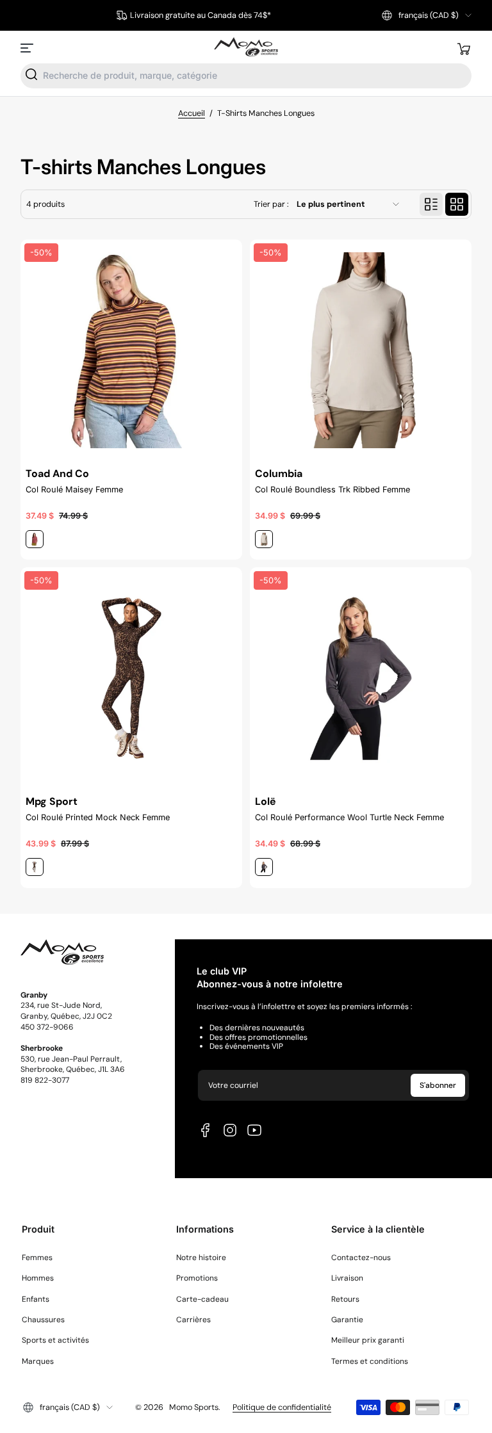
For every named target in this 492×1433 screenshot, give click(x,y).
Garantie (347, 1320)
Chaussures (43, 1320)
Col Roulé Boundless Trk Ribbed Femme (332, 489)
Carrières (193, 1320)
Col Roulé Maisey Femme (74, 489)
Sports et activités (55, 1340)
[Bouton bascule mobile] (28, 48)
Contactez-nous (361, 1257)
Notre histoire (201, 1257)
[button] (427, 15)
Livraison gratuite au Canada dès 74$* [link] (200, 15)
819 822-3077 (44, 1080)
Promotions (197, 1278)
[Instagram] (230, 1130)
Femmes (37, 1257)
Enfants (35, 1299)
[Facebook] (205, 1130)
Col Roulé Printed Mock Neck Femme (98, 817)
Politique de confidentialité (282, 1407)
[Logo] (246, 47)
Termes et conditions (369, 1361)
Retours (345, 1299)
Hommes (38, 1278)
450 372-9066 (47, 1027)
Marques (38, 1361)
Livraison (347, 1278)
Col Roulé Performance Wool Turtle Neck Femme (349, 817)
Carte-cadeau (202, 1299)
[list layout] (431, 204)
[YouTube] (254, 1130)
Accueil (191, 113)
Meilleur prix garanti (367, 1340)
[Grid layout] (456, 204)
